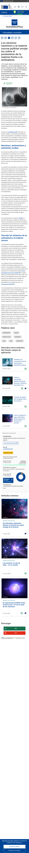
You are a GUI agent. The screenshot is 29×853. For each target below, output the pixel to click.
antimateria (18, 336)
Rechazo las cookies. (14, 850)
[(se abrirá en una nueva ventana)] (6, 6)
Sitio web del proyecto (10, 443)
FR (12, 37)
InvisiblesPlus (12, 132)
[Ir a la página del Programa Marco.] (14, 22)
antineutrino (19, 340)
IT (15, 37)
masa (4, 340)
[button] (18, 6)
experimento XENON (7, 284)
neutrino (16, 332)
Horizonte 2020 (7, 16)
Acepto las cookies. (14, 846)
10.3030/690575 (7, 449)
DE (2, 37)
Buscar (22, 6)
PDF (15, 633)
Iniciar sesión (15, 6)
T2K (20, 218)
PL (19, 37)
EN (5, 37)
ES (9, 37)
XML (15, 628)
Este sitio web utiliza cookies (10, 840)
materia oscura (7, 336)
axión (10, 340)
